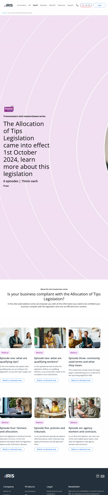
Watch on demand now (12, 380)
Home (4, 13)
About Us (7, 491)
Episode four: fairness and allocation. (13, 429)
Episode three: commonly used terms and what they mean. (84, 361)
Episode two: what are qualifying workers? (47, 359)
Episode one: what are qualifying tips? (13, 359)
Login (99, 5)
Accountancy (30, 491)
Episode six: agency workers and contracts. (83, 429)
